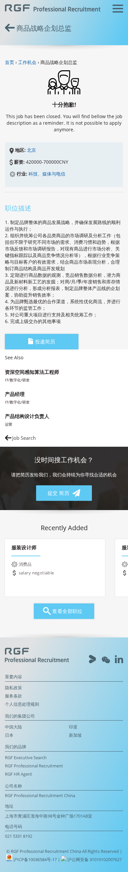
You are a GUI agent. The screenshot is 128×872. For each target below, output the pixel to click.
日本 (9, 735)
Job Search (24, 438)
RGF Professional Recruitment (34, 766)
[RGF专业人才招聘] (52, 8)
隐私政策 (13, 688)
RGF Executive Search (26, 757)
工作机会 (27, 62)
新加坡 (75, 735)
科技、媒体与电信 (47, 174)
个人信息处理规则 (22, 704)
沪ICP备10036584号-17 (35, 859)
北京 (31, 150)
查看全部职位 (67, 611)
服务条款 (13, 696)
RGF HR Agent (18, 774)
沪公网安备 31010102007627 (94, 859)
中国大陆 (13, 727)
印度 (73, 727)
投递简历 (44, 341)
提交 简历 (59, 493)
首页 (9, 62)
